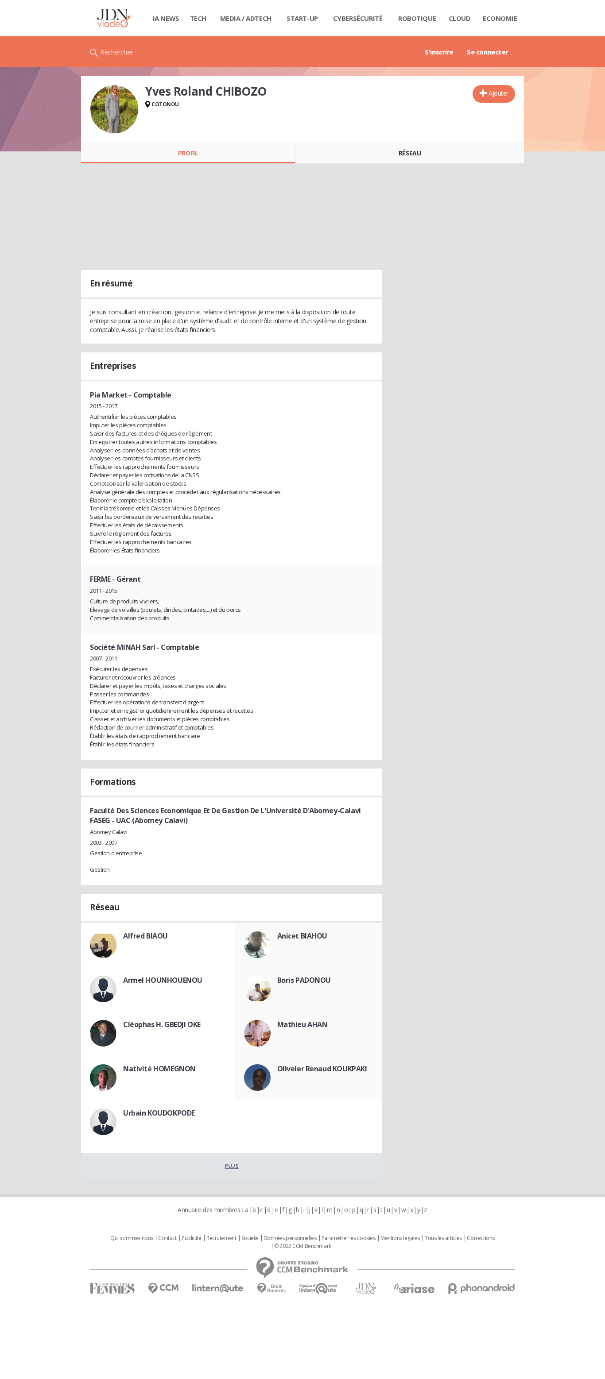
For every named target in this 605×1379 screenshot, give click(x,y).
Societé (249, 1238)
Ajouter (498, 93)
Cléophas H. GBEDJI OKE (162, 1024)
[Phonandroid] (481, 1288)
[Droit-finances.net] (271, 1288)
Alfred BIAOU (145, 936)
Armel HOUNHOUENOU (162, 980)
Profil (188, 153)
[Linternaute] (218, 1288)
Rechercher (116, 51)
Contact (167, 1238)
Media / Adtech (245, 18)
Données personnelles (290, 1238)
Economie (500, 18)
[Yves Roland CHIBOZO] (114, 109)
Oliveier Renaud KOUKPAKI (322, 1069)
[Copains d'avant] (318, 1288)
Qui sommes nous (131, 1238)
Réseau (410, 153)
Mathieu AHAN (302, 1024)
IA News (166, 18)
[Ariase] (414, 1288)
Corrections (480, 1238)
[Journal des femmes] (112, 1288)
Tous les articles (443, 1238)
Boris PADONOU (304, 980)
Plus (231, 1166)
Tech (198, 18)
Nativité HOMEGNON (159, 1069)
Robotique (417, 18)
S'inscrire (439, 51)
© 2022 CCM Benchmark (302, 1246)
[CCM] (163, 1288)
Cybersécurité (358, 18)
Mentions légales (399, 1238)
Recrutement (221, 1238)
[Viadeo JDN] (365, 1288)
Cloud (460, 18)
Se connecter (487, 51)
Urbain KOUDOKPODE (159, 1113)
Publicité (191, 1238)
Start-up (302, 18)
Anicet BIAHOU (302, 936)
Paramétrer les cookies (349, 1238)
